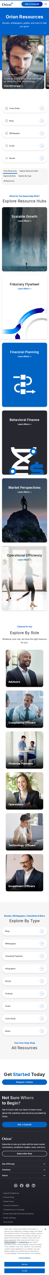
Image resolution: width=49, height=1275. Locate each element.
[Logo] (7, 4)
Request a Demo (24, 1082)
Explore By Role (10, 176)
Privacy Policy (8, 1197)
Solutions (6, 1170)
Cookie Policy (8, 1201)
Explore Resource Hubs (29, 171)
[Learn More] (24, 668)
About (5, 1175)
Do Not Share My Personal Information (18, 1214)
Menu (45, 4)
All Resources (9, 181)
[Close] (45, 1229)
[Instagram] (15, 1185)
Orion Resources (10, 171)
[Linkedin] (33, 1185)
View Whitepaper (12, 86)
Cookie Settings (9, 1218)
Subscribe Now (24, 1153)
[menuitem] (24, 1164)
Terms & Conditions (11, 1205)
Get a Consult (32, 4)
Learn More (7, 105)
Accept (24, 1271)
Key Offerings (8, 1164)
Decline (24, 1264)
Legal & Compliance (11, 1193)
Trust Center (8, 1222)
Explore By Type (25, 176)
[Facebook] (21, 1185)
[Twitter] (27, 1185)
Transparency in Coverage (13, 1210)
